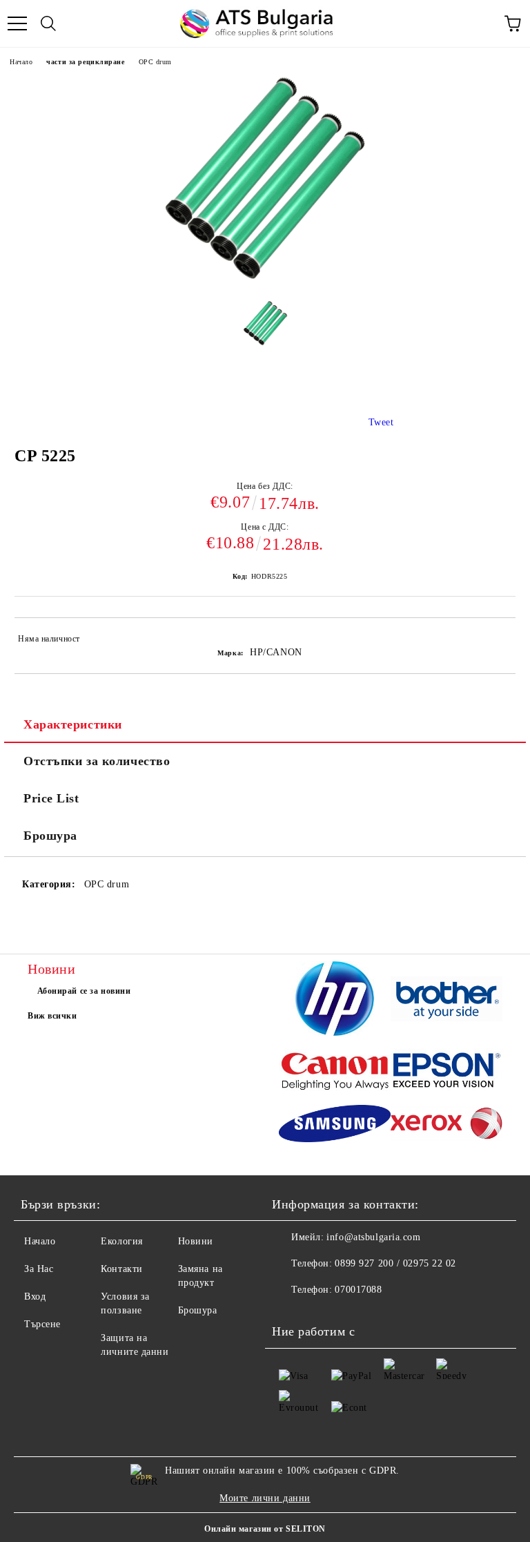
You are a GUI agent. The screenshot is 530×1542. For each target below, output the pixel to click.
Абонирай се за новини (84, 991)
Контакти (121, 1269)
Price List (51, 798)
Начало (21, 62)
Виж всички (52, 1016)
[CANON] (335, 1073)
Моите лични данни (265, 1498)
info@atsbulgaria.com (373, 1237)
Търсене (42, 1324)
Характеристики (72, 724)
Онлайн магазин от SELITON (265, 1529)
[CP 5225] (265, 328)
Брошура (50, 835)
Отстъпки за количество (96, 761)
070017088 (358, 1289)
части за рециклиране (85, 62)
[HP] (335, 1000)
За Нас (38, 1269)
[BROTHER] (446, 1001)
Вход (35, 1296)
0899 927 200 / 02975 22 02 (395, 1263)
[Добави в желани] (496, 641)
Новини (195, 1241)
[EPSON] (446, 1072)
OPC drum (155, 62)
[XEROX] (446, 1125)
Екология (121, 1241)
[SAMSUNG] (335, 1125)
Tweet (381, 422)
